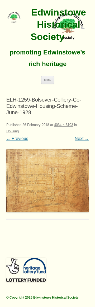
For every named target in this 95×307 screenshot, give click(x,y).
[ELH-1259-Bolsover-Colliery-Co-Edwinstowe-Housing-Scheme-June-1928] (47, 180)
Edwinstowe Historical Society (58, 24)
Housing (12, 131)
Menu (47, 79)
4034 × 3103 (63, 125)
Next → (82, 138)
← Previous (17, 138)
